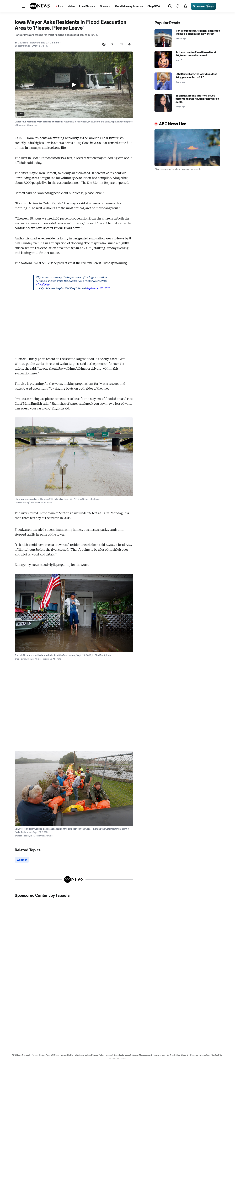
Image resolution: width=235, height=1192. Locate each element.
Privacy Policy (38, 1055)
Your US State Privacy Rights (59, 1055)
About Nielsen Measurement (138, 1055)
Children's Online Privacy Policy (89, 1055)
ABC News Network (21, 1055)
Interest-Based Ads (115, 1055)
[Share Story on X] (112, 44)
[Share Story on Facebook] (104, 44)
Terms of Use (159, 1055)
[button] (23, 6)
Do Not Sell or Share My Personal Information (188, 1055)
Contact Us (216, 1055)
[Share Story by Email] (121, 44)
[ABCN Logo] (40, 6)
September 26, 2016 (98, 288)
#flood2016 (43, 284)
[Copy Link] (129, 44)
